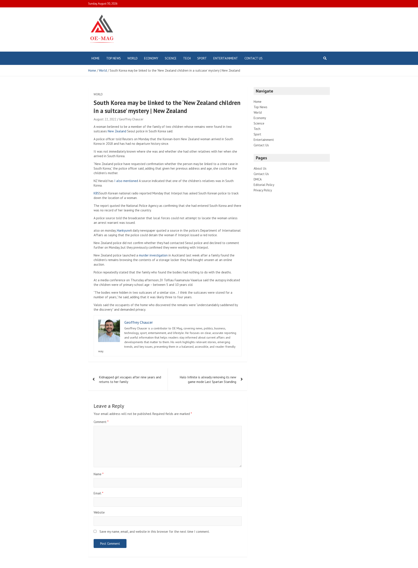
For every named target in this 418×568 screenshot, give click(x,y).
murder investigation (153, 255)
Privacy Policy (263, 190)
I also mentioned (126, 181)
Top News (113, 58)
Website (99, 512)
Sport (202, 58)
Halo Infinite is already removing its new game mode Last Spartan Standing (208, 379)
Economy (151, 58)
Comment (101, 422)
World (132, 58)
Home (95, 58)
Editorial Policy (264, 185)
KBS (96, 193)
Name (98, 474)
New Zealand (117, 131)
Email (98, 493)
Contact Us (253, 58)
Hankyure (123, 230)
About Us (260, 168)
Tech (187, 58)
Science (171, 58)
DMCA (258, 179)
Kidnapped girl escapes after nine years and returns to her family (130, 379)
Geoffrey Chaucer (131, 119)
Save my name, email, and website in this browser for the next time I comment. (154, 531)
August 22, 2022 (105, 119)
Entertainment (225, 58)
